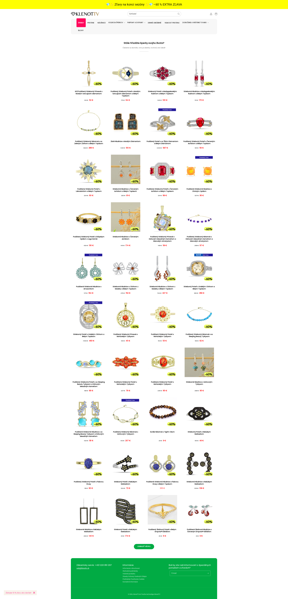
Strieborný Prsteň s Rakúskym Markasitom (199, 433)
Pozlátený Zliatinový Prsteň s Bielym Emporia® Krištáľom (162, 530)
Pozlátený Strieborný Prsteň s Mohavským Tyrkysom (162, 335)
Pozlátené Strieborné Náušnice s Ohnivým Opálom (199, 190)
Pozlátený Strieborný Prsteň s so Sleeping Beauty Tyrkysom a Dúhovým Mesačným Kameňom (89, 384)
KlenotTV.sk (137, 594)
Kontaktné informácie (130, 582)
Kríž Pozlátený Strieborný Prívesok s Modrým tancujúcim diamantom (88, 92)
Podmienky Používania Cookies (133, 579)
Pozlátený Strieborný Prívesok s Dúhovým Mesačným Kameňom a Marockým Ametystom (162, 239)
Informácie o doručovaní (131, 568)
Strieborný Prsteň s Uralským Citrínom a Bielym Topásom (199, 288)
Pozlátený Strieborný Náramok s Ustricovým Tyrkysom (125, 433)
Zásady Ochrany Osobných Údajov (135, 576)
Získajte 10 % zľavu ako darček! (18, 593)
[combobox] (154, 13)
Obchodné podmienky (130, 571)
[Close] (34, 593)
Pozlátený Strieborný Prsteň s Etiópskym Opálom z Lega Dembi (88, 238)
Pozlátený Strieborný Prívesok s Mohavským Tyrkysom (126, 335)
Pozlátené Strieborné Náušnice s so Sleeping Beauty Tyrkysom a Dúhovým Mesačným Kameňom (89, 434)
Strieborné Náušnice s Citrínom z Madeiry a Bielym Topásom (125, 288)
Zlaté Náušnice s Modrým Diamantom (126, 141)
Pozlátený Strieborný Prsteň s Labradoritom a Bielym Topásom (89, 190)
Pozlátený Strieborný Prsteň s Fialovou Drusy (89, 483)
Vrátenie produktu (129, 574)
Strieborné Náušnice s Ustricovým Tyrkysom (199, 383)
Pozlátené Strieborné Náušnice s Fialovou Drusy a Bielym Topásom (162, 483)
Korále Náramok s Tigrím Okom (162, 432)
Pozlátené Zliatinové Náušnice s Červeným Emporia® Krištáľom (199, 530)
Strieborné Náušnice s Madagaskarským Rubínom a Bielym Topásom (199, 92)
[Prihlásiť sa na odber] (207, 573)
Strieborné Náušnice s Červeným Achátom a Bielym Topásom (125, 190)
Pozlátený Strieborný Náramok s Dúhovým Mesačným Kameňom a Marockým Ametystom (199, 239)
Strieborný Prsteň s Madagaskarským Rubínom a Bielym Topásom (162, 92)
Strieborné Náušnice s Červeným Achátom (125, 238)
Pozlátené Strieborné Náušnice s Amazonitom (88, 288)
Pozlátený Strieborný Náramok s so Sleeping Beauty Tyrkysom (199, 335)
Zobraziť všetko (144, 546)
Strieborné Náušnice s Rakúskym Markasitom (199, 483)
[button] (116, 22)
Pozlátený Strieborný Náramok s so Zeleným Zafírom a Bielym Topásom (88, 142)
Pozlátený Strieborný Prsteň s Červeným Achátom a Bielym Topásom (199, 142)
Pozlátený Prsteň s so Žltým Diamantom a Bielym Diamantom (162, 142)
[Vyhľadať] (178, 13)
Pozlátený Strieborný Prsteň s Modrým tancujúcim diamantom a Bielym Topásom (125, 93)
